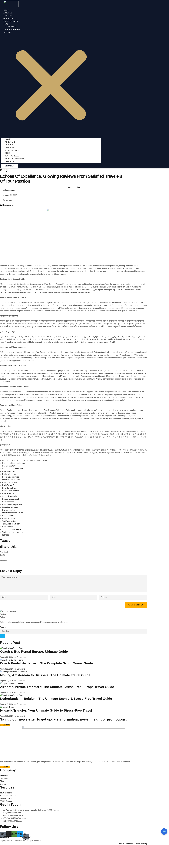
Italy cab (5, 535)
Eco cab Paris (8, 516)
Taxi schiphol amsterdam (12, 532)
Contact (7, 32)
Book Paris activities (10, 477)
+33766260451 (17, 469)
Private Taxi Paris (11, 29)
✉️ (164, 831)
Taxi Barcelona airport (11, 524)
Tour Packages (10, 21)
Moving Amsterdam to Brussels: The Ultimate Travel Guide (45, 675)
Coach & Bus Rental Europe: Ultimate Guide (34, 651)
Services (7, 16)
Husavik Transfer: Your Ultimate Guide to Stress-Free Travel (46, 710)
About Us (7, 13)
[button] (51, 85)
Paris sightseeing (9, 474)
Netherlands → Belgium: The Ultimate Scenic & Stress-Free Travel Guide (56, 698)
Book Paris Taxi (8, 493)
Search (3, 627)
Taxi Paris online (9, 521)
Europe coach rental (10, 499)
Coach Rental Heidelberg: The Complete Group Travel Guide (46, 663)
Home (6, 10)
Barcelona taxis (8, 527)
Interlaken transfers (10, 507)
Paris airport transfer (10, 491)
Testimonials (9, 27)
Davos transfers (8, 510)
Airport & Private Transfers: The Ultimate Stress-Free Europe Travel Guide (57, 687)
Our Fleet (8, 18)
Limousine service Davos (12, 513)
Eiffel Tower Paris (9, 488)
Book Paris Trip (8, 471)
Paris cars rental (9, 518)
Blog (5, 24)
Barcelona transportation (12, 505)
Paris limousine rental (11, 482)
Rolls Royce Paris (9, 485)
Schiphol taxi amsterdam (12, 529)
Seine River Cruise (10, 496)
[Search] (2, 636)
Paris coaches (8, 502)
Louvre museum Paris (11, 480)
